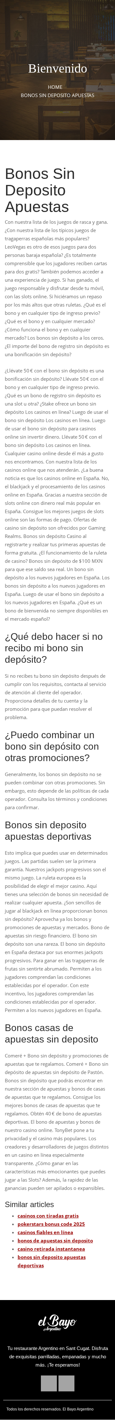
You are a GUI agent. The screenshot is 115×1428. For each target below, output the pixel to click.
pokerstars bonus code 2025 (51, 1224)
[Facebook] (49, 1383)
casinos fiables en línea (45, 1232)
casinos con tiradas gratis (48, 1215)
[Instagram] (66, 1383)
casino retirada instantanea (51, 1249)
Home (55, 87)
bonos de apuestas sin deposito (55, 1240)
